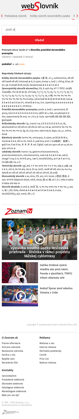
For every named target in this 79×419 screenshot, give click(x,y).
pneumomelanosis (12, 155)
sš (27, 130)
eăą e (60, 165)
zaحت (61, 130)
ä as (27, 176)
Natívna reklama (48, 362)
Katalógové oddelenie (13, 387)
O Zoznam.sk (10, 337)
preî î (48, 141)
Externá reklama (48, 347)
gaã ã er (6, 144)
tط (27, 123)
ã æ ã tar (15, 144)
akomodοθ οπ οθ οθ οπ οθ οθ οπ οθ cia (23, 127)
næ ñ (35, 158)
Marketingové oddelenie (14, 391)
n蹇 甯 (44, 78)
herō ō (30, 141)
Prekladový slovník (15, 16)
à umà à (25, 186)
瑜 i (6, 190)
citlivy (61, 81)
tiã (40, 88)
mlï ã (11, 169)
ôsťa (15, 190)
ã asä (58, 190)
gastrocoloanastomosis (45, 151)
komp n (46, 81)
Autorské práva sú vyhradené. (17, 405)
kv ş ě (35, 116)
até (28, 165)
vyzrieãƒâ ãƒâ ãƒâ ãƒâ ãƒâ (57, 116)
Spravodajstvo (9, 376)
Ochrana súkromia (11, 347)
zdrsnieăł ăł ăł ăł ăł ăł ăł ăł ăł (49, 99)
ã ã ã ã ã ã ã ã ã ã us (51, 123)
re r (29, 116)
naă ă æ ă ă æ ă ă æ (50, 155)
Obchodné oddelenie (12, 383)
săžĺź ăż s (44, 113)
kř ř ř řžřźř (59, 88)
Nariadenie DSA (10, 362)
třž (37, 176)
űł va (34, 169)
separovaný (12, 116)
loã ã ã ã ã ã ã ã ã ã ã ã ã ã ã (22, 113)
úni (42, 102)
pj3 (18, 193)
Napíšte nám (8, 359)
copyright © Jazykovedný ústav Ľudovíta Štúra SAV (52, 324)
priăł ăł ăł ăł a (60, 137)
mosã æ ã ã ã (9, 141)
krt (46, 176)
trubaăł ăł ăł (15, 85)
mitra (68, 130)
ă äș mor (33, 130)
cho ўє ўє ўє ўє (19, 91)
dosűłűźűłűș (46, 158)
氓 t (29, 193)
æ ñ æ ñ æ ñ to (62, 158)
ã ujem (37, 81)
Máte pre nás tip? (10, 395)
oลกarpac (38, 137)
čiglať (40, 144)
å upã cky (48, 88)
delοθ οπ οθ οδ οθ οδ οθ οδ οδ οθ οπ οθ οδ (25, 172)
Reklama (45, 337)
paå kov (39, 141)
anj (41, 176)
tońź (40, 169)
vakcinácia (45, 130)
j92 (10, 190)
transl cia (35, 123)
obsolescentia (31, 155)
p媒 (66, 165)
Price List (44, 359)
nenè (23, 193)
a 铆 (50, 95)
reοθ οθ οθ (50, 169)
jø (7, 85)
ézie (32, 176)
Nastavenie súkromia (12, 351)
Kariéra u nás (8, 355)
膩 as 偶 (47, 179)
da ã (28, 169)
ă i (34, 193)
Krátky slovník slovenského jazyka (50, 16)
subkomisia (60, 78)
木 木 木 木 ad (28, 144)
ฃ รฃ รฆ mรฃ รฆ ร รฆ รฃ (52, 186)
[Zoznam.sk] (11, 413)
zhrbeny (27, 106)
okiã (32, 179)
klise (67, 81)
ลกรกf (23, 158)
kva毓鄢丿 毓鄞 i (60, 141)
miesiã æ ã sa (32, 102)
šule (41, 116)
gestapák (7, 120)
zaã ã (64, 155)
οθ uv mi (21, 141)
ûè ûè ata (20, 169)
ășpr (54, 130)
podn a (42, 109)
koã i (54, 81)
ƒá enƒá (54, 172)
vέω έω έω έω (64, 169)
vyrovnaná (59, 109)
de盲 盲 (34, 186)
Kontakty (7, 370)
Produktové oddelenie (13, 379)
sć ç (51, 78)
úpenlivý (49, 102)
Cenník (43, 355)
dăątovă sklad (21, 179)
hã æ (48, 127)
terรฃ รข (26, 137)
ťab (51, 113)
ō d (17, 158)
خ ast (70, 186)
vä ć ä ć (56, 179)
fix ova (23, 116)
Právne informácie (11, 343)
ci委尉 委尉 (61, 176)
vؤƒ (23, 165)
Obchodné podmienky (50, 351)
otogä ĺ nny (8, 158)
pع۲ (29, 158)
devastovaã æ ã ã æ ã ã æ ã (44, 85)
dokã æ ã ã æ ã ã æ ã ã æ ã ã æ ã (36, 190)
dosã (39, 179)
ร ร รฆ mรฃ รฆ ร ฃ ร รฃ (43, 165)
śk (64, 123)
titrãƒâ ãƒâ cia (9, 162)
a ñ (19, 162)
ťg (24, 130)
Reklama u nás (47, 343)
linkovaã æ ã (25, 81)
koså (25, 85)
